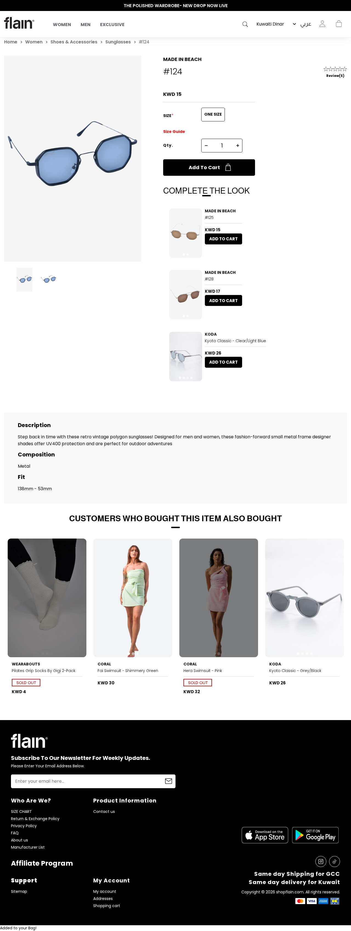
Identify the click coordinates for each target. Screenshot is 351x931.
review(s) (335, 75)
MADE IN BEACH (182, 59)
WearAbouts (26, 664)
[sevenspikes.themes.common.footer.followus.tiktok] (334, 861)
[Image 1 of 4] (185, 356)
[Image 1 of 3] (47, 598)
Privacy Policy (24, 826)
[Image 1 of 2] (185, 233)
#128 (209, 279)
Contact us (104, 811)
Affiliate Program (42, 863)
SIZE (167, 115)
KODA (211, 334)
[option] (175, 6)
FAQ (15, 833)
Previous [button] (7, 6)
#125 (209, 217)
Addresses (103, 898)
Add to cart (204, 167)
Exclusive (112, 24)
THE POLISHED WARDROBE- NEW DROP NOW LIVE (176, 5)
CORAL (104, 664)
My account (104, 891)
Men (85, 24)
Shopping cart (338, 24)
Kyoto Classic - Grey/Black (295, 670)
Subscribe (169, 781)
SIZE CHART (21, 811)
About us (19, 840)
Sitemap (19, 891)
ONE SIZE (213, 114)
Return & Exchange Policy (35, 818)
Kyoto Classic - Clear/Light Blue (235, 341)
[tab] (184, 254)
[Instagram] (320, 861)
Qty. (168, 145)
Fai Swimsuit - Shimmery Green (128, 670)
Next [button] (344, 6)
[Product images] (185, 233)
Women (62, 24)
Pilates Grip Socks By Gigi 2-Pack (43, 670)
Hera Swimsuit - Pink (202, 670)
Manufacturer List (28, 847)
